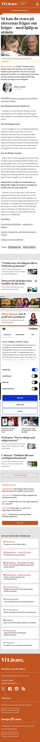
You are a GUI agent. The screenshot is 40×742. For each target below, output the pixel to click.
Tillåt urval (20, 404)
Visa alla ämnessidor (19, 10)
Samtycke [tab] (7, 334)
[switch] (35, 376)
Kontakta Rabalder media (10, 710)
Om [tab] (32, 334)
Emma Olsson (19, 87)
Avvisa (20, 411)
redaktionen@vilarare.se (9, 683)
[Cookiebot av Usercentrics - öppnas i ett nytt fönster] (29, 329)
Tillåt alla (20, 398)
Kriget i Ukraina (29, 247)
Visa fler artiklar (20, 475)
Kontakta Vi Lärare (7, 680)
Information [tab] (20, 334)
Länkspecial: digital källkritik (12, 240)
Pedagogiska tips (14, 247)
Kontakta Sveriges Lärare (9, 734)
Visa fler (20, 523)
